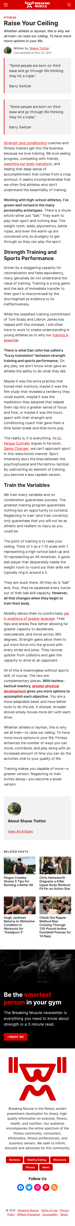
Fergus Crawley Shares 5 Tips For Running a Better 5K (18, 881)
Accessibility (50, 1214)
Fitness (10, 17)
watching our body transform (28, 164)
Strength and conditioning (25, 143)
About (64, 1214)
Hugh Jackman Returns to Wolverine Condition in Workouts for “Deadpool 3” (19, 925)
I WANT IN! (16, 1037)
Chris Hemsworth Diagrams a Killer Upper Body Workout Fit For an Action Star (54, 883)
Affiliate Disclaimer (28, 1214)
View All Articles (20, 831)
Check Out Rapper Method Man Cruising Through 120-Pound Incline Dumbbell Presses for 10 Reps (55, 927)
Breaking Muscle (28, 1210)
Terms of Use (49, 1210)
